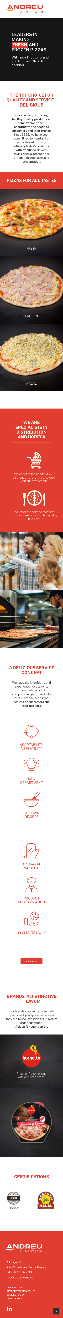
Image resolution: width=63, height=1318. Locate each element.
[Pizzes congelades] (31, 290)
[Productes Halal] (31, 357)
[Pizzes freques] (31, 222)
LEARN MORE (31, 961)
